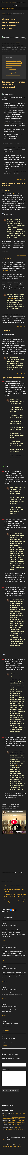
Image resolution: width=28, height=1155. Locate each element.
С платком (12, 69)
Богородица (11, 298)
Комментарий (5, 1069)
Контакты (10, 1144)
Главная (17, 2)
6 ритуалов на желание (13, 75)
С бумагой (12, 73)
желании (6, 123)
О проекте (14, 5)
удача (16, 765)
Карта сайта (17, 1146)
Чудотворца (5, 270)
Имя (3, 1061)
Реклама (16, 1144)
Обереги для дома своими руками (14, 885)
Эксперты (23, 2)
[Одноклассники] (13, 910)
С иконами (12, 71)
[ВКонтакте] (11, 910)
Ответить (5, 940)
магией (18, 42)
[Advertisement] (14, 855)
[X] (15, 910)
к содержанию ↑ (21, 179)
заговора (14, 193)
